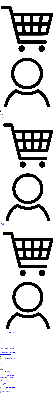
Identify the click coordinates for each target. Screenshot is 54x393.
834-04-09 (13, 387)
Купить (1, 340)
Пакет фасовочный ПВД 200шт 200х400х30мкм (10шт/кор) (6, 371)
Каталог (3, 223)
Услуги (3, 224)
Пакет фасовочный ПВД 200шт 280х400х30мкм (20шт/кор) (6, 377)
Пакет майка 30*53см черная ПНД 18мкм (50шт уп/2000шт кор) (7, 348)
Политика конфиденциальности (5, 391)
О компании (4, 383)
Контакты (3, 225)
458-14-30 (13, 385)
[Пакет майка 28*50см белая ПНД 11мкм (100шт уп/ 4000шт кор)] (9, 332)
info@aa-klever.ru (5, 388)
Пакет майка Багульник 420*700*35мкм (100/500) (5, 354)
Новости (3, 384)
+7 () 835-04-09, (9, 387)
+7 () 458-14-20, (9, 385)
